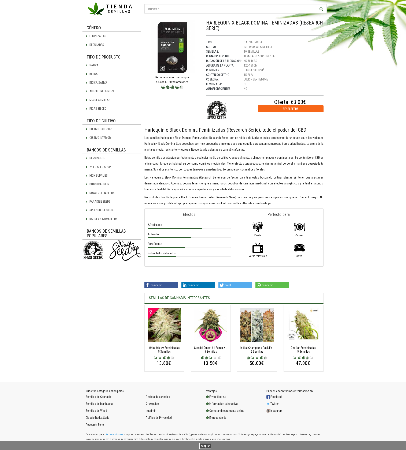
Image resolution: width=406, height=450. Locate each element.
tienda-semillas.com (115, 434)
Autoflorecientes (101, 91)
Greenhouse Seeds (101, 210)
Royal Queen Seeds (102, 193)
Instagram (276, 410)
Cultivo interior (100, 137)
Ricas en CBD (97, 108)
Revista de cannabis (158, 396)
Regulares (96, 44)
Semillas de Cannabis (98, 396)
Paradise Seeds (100, 201)
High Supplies (98, 175)
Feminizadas (97, 36)
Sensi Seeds (97, 158)
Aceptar (205, 446)
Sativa (93, 65)
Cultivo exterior (100, 129)
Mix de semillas (99, 100)
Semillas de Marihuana (99, 403)
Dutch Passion (99, 184)
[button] (161, 285)
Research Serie (95, 424)
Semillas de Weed (96, 410)
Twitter (274, 403)
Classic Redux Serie (97, 417)
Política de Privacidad (159, 417)
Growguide (152, 403)
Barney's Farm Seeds (103, 219)
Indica (93, 74)
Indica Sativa (98, 82)
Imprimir (151, 410)
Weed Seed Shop (100, 167)
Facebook (276, 396)
